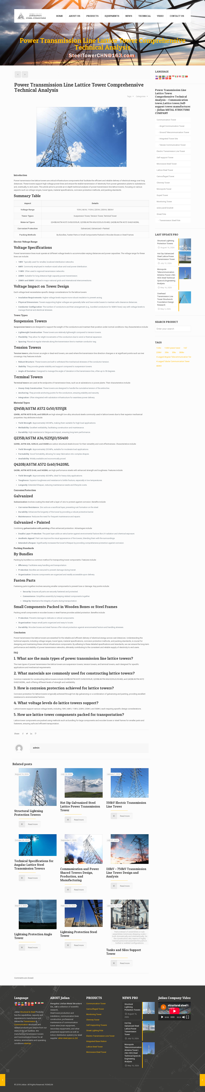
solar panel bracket (165, 208)
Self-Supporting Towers (96, 1025)
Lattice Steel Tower (165, 170)
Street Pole (161, 214)
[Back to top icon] (187, 1085)
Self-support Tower (165, 157)
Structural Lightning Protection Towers (28, 813)
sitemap (27, 1043)
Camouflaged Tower (165, 176)
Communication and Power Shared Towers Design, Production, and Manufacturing (79, 874)
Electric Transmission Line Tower (171, 151)
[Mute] (183, 1017)
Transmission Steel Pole (170, 220)
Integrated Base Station (96, 1041)
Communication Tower (166, 120)
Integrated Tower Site (169, 139)
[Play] (162, 1017)
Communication (21, 1024)
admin (36, 747)
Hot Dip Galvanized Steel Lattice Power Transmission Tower (80, 806)
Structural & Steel (27, 1012)
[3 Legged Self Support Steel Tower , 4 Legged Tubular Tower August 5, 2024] (2, 1080)
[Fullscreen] (187, 1017)
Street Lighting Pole (94, 1030)
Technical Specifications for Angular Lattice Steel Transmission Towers (33, 864)
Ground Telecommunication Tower (174, 132)
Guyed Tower (162, 195)
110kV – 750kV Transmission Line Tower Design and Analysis (126, 872)
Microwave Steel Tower (167, 164)
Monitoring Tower (164, 201)
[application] (174, 1011)
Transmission (30, 1021)
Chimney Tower (163, 183)
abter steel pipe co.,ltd (68, 1038)
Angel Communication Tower (172, 126)
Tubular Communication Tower (173, 145)
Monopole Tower (164, 189)
